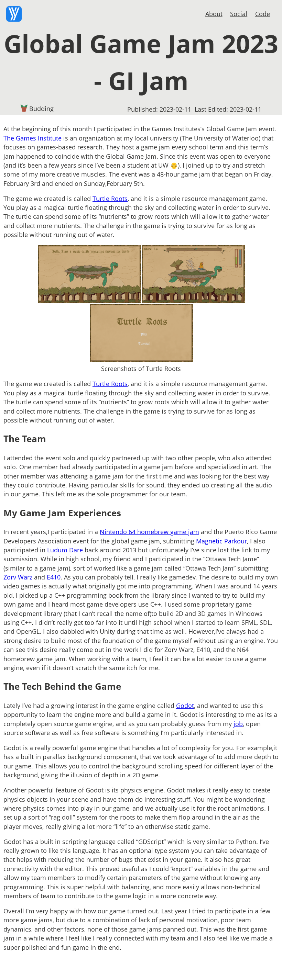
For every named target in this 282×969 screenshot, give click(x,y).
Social (238, 14)
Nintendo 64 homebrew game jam (149, 532)
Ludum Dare (65, 550)
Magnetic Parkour (221, 541)
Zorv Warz (17, 577)
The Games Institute (32, 138)
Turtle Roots (110, 198)
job (238, 724)
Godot (185, 705)
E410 (54, 577)
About (214, 14)
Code (262, 14)
